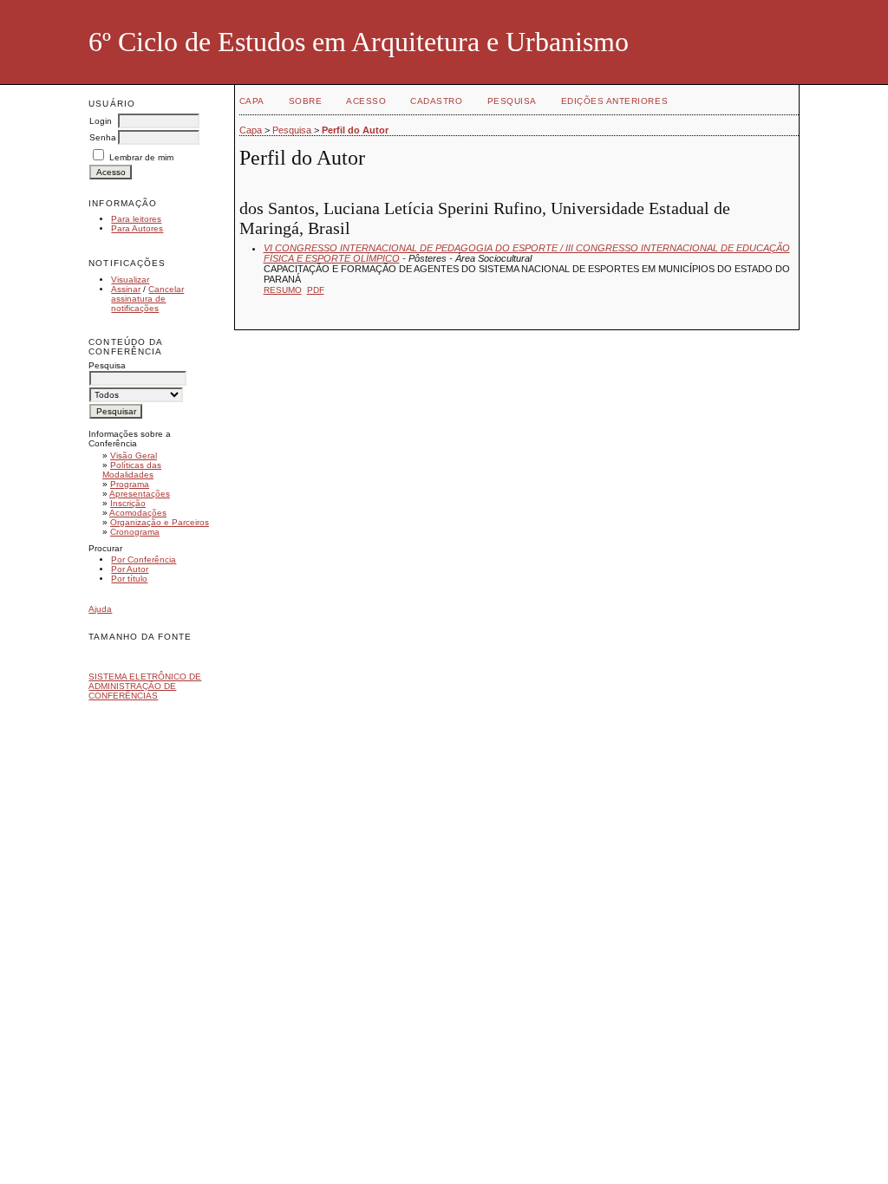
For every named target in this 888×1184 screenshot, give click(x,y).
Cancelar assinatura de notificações (147, 298)
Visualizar (130, 279)
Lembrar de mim (141, 157)
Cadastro (436, 101)
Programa (129, 484)
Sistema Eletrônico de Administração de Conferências (144, 686)
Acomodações (137, 512)
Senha (102, 137)
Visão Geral (133, 455)
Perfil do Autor (355, 130)
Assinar (125, 289)
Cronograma (135, 532)
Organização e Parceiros (159, 522)
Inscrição (128, 503)
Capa (251, 101)
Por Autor (129, 569)
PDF (315, 290)
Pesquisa (512, 101)
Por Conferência (143, 559)
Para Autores (137, 228)
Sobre (306, 101)
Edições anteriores (614, 101)
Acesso (366, 101)
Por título (129, 578)
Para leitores (136, 219)
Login (100, 121)
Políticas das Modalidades (131, 469)
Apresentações (139, 493)
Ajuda (100, 609)
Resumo (283, 290)
